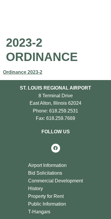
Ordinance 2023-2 (22, 72)
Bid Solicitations (45, 173)
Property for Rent (46, 196)
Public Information (47, 204)
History (35, 188)
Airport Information (47, 165)
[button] (76, 14)
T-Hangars (39, 211)
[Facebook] (55, 148)
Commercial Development (55, 180)
